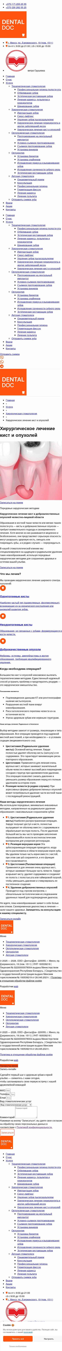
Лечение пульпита (27, 196)
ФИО (3, 1090)
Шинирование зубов (28, 106)
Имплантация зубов (28, 112)
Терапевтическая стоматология (28, 86)
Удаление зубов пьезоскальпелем (35, 119)
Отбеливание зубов (27, 92)
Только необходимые (18, 1346)
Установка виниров (27, 149)
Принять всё (18, 1338)
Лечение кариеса (26, 192)
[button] (31, 936)
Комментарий (7, 1117)
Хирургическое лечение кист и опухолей (38, 129)
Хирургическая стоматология (27, 109)
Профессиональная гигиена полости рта (39, 89)
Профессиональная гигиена (32, 186)
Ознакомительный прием (30, 179)
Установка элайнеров (28, 159)
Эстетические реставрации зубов (35, 172)
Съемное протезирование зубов (34, 146)
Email (3, 1097)
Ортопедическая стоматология (28, 132)
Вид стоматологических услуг (15, 1101)
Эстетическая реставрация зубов (35, 96)
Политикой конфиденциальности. (34, 1127)
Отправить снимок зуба (24, 199)
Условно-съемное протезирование (36, 142)
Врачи (9, 202)
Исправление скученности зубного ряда (38, 169)
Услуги (9, 82)
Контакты (11, 209)
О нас (9, 79)
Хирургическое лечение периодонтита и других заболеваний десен (38, 124)
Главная (10, 76)
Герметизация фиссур (29, 189)
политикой (28, 1332)
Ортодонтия (18, 152)
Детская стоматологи (23, 176)
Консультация (24, 182)
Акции (9, 206)
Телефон (5, 1094)
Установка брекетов (27, 156)
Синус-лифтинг (25, 116)
